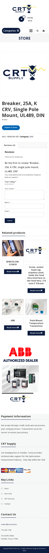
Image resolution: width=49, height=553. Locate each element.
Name (7, 202)
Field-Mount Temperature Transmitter (36, 323)
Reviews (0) (9, 145)
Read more (12, 271)
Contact (7, 504)
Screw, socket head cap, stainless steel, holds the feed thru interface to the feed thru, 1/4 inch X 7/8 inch (36, 275)
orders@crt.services (9, 524)
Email (7, 211)
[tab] (9, 145)
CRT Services (9, 499)
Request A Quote (11, 127)
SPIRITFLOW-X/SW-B (12, 263)
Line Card (8, 493)
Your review (10, 189)
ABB (31, 136)
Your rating (10, 181)
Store (6, 488)
